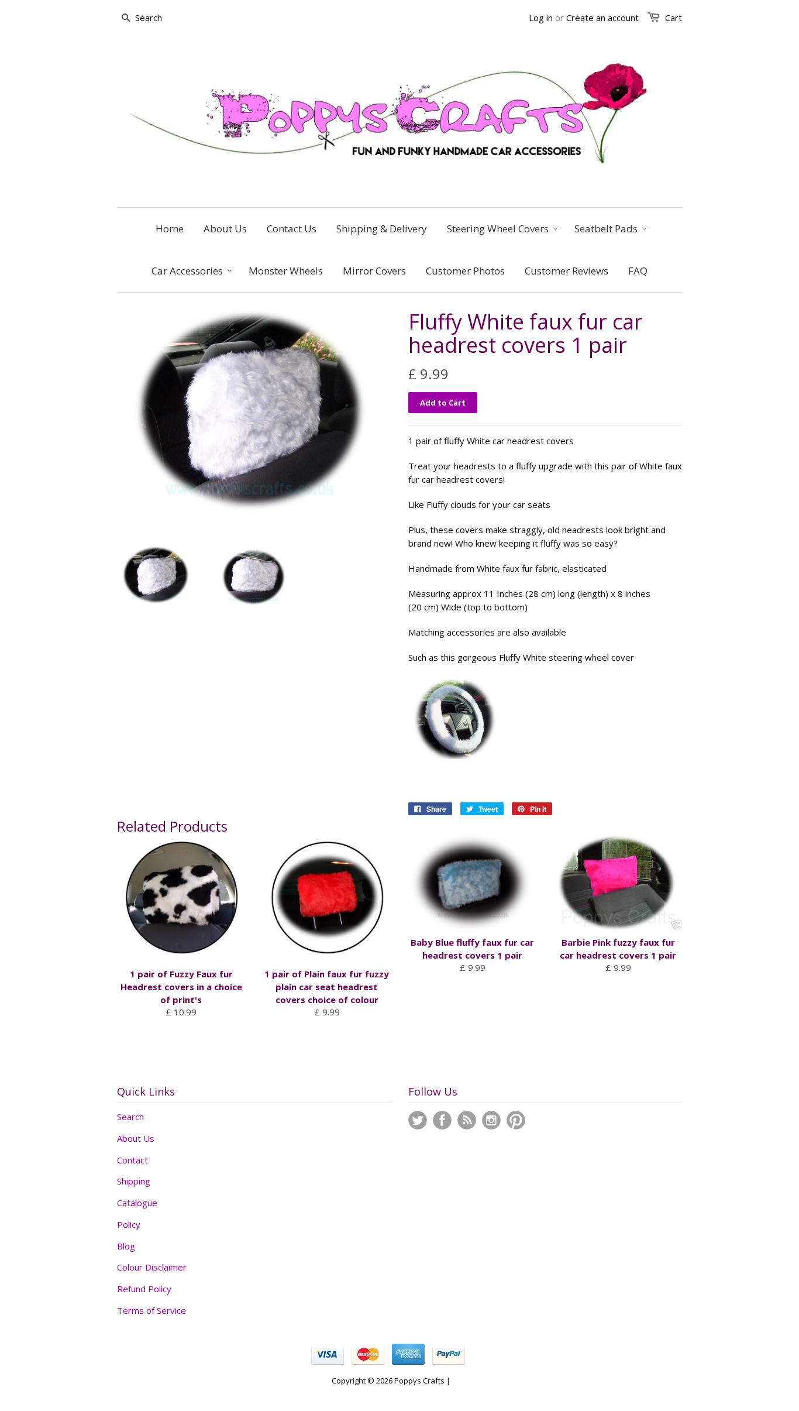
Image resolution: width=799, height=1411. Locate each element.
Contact (132, 1160)
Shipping (133, 1181)
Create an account (602, 17)
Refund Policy (144, 1289)
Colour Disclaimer (152, 1267)
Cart (673, 17)
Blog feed (466, 1120)
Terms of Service (151, 1310)
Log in (541, 17)
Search (130, 1116)
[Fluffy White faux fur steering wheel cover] (455, 755)
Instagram (491, 1120)
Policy (128, 1224)
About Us (135, 1138)
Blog (126, 1246)
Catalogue (137, 1203)
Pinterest (516, 1120)
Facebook (442, 1120)
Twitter (417, 1120)
